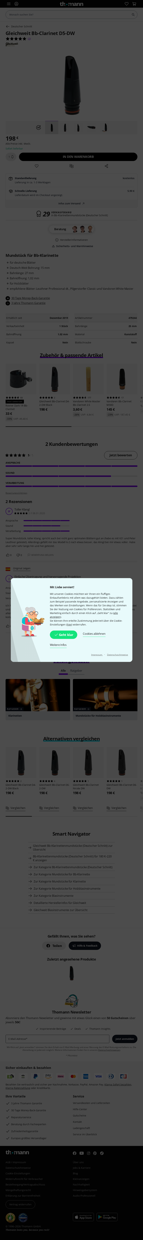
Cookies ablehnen (94, 634)
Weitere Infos (58, 645)
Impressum (97, 654)
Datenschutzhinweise (117, 654)
